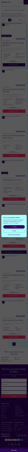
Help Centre (4, 408)
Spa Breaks (4, 417)
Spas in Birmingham (19, 415)
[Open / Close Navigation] (26, 2)
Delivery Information (6, 426)
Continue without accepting (14, 234)
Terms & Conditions (5, 424)
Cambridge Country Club (12, 180)
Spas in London (18, 410)
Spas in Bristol (18, 413)
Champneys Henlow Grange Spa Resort (13, 44)
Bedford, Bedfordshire (7, 87)
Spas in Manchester (19, 411)
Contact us (3, 410)
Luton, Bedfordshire (6, 273)
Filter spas (14, 450)
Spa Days (17, 406)
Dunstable (5, 359)
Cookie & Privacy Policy (6, 428)
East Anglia (11, 6)
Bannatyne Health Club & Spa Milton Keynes (14, 136)
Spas (6, 6)
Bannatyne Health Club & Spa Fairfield (14, 90)
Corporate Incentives (6, 430)
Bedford (24, 6)
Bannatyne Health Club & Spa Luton (14, 276)
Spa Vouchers (18, 408)
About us (3, 411)
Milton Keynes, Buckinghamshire (9, 133)
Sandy (17, 359)
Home (2, 6)
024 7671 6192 (22, 435)
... (23, 16)
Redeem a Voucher (5, 406)
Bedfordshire (18, 6)
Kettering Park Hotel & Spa (13, 320)
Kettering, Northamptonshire (8, 318)
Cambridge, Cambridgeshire (8, 177)
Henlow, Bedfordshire (7, 40)
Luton (17, 357)
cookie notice (12, 223)
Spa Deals (3, 415)
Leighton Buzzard (7, 361)
